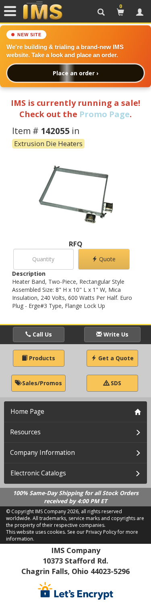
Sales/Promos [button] (41, 383)
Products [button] (41, 358)
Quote (106, 259)
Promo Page (104, 114)
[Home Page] (42, 11)
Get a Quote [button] (115, 358)
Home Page (27, 411)
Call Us (41, 334)
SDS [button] (115, 383)
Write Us (115, 334)
